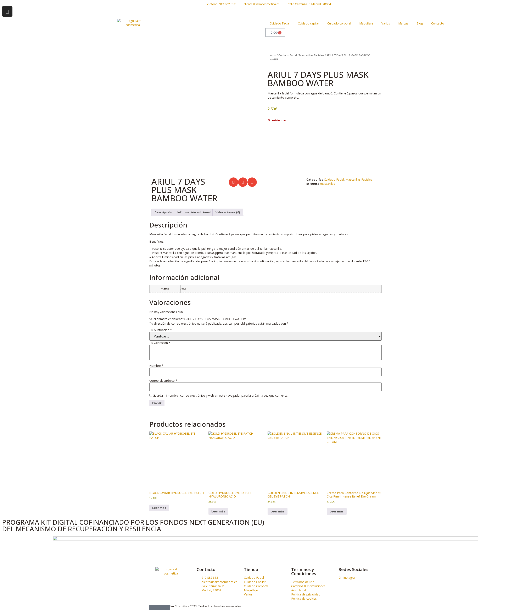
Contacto (437, 23)
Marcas (403, 23)
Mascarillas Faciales (311, 55)
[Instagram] (7, 11)
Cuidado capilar (308, 23)
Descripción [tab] (163, 212)
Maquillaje (366, 23)
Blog (420, 23)
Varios (385, 23)
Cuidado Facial (280, 23)
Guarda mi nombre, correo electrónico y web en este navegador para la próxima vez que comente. (220, 395)
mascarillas (327, 184)
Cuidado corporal (339, 23)
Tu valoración (159, 342)
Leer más (159, 508)
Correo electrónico (163, 380)
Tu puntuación (160, 330)
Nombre (156, 365)
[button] (233, 182)
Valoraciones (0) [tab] (228, 212)
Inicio (273, 55)
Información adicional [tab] (194, 212)
